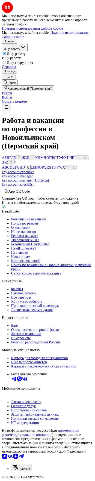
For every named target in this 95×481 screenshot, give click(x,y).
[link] (10, 82)
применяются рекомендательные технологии (40, 433)
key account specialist (17, 184)
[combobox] (21, 467)
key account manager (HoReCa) (25, 180)
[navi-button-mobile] (6, 107)
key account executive (18, 172)
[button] (7, 93)
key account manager (17, 176)
